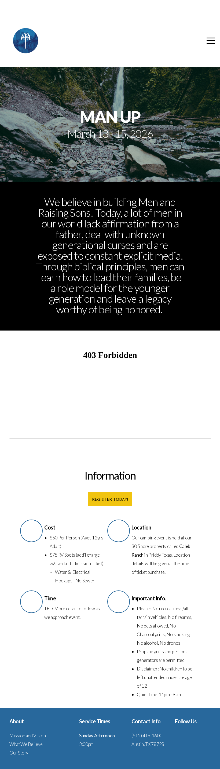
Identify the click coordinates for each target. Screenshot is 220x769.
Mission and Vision (27, 735)
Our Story (18, 753)
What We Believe (25, 744)
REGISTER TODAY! (110, 499)
